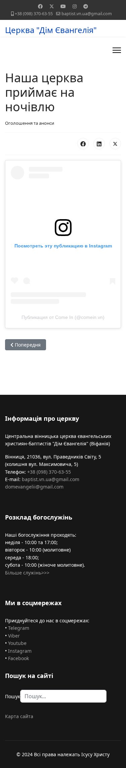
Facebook (18, 658)
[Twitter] (51, 6)
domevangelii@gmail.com (34, 486)
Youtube (17, 643)
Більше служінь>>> (27, 572)
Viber (14, 635)
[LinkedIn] (99, 143)
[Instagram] (75, 6)
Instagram (20, 651)
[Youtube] (63, 6)
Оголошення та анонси (29, 123)
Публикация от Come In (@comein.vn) (63, 317)
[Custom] (85, 6)
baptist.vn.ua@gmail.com (86, 14)
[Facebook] (40, 6)
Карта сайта (19, 716)
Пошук (12, 696)
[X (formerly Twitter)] (115, 143)
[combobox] (63, 696)
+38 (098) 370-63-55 (34, 14)
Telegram (18, 628)
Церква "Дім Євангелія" (51, 30)
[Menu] (117, 50)
